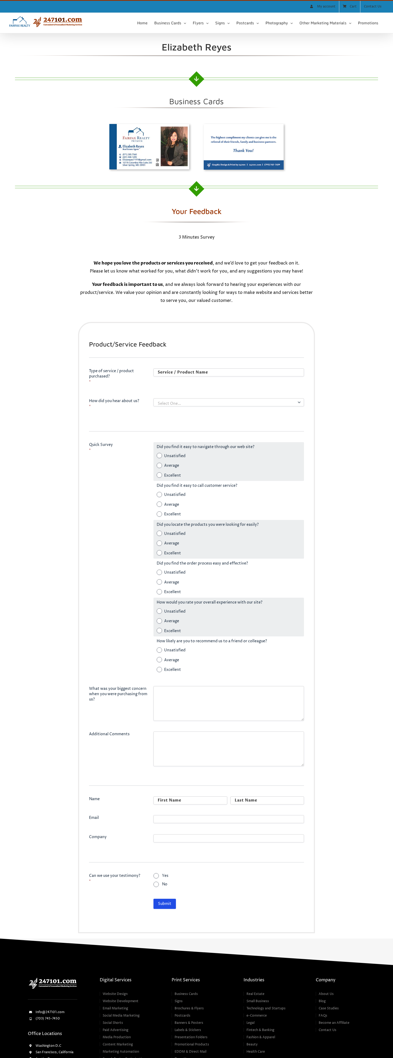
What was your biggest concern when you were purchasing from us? (118, 694)
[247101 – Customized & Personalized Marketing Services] (52, 979)
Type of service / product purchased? (111, 376)
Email (94, 817)
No (164, 884)
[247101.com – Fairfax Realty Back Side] (244, 126)
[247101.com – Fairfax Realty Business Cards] (149, 126)
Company (98, 836)
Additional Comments (109, 734)
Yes (165, 875)
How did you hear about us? (114, 403)
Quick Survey (101, 447)
